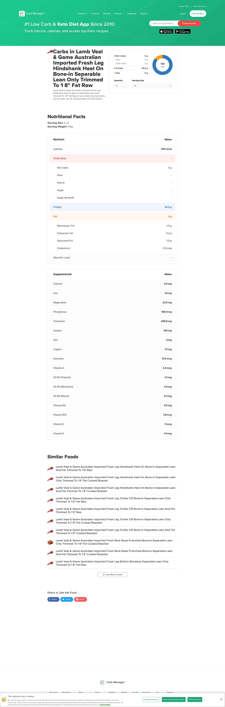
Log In (183, 13)
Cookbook (131, 13)
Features (82, 13)
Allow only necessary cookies (173, 699)
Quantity (118, 80)
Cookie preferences (151, 699)
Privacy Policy (184, 6)
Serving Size (138, 80)
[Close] (221, 699)
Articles (118, 13)
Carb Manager (32, 14)
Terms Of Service (199, 6)
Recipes (107, 13)
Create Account (189, 23)
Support (143, 13)
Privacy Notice (105, 704)
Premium (95, 13)
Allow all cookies (195, 699)
